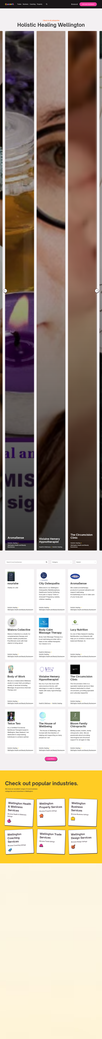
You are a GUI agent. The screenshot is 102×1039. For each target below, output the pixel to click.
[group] (19, 290)
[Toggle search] (46, 4)
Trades (19, 4)
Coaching (33, 4)
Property (39, 4)
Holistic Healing (12, 607)
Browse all (74, 4)
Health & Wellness (44, 652)
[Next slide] (97, 291)
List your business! (88, 4)
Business (25, 4)
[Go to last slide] (5, 291)
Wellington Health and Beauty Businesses (19, 609)
